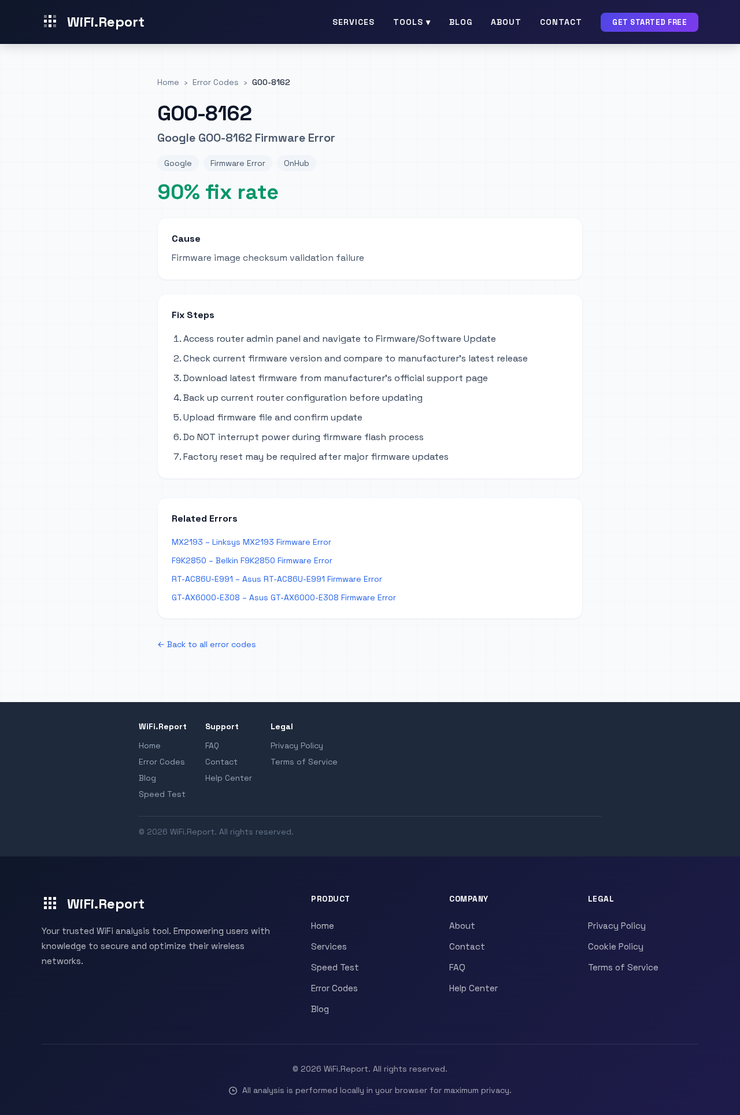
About (506, 22)
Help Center (228, 778)
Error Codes (162, 761)
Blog (460, 22)
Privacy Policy (297, 745)
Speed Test (162, 794)
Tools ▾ (412, 22)
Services (353, 22)
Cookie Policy (615, 946)
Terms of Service (304, 761)
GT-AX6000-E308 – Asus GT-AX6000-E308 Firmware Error (284, 597)
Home (150, 745)
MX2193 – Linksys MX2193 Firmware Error (251, 542)
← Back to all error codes (206, 644)
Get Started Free (649, 22)
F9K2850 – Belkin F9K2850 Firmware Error (252, 560)
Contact (561, 22)
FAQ (212, 745)
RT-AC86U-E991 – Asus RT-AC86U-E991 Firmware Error (277, 579)
